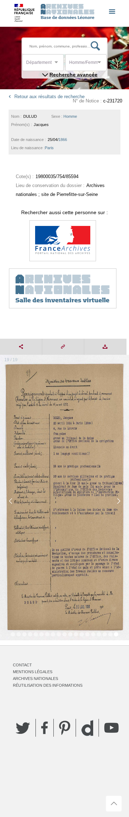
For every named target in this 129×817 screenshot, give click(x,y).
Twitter (23, 728)
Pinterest (64, 728)
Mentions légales (32, 672)
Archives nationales (35, 678)
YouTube (111, 728)
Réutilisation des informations (47, 685)
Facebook (44, 728)
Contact (22, 665)
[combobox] (58, 64)
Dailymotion (87, 728)
